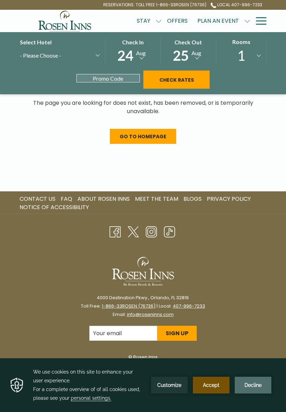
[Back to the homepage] (65, 21)
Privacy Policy (229, 199)
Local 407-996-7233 (239, 5)
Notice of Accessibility (54, 207)
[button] (133, 50)
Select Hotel (36, 42)
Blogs (192, 199)
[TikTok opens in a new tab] (169, 231)
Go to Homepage (143, 136)
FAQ (66, 199)
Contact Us (37, 199)
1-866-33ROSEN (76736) (129, 306)
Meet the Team (156, 199)
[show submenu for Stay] (158, 21)
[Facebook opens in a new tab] (115, 231)
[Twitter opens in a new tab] (133, 231)
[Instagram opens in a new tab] (151, 231)
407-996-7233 (189, 306)
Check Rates (176, 79)
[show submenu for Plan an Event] (247, 21)
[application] (143, 385)
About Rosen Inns (103, 199)
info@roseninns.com (150, 314)
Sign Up (177, 333)
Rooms (241, 41)
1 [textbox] (241, 55)
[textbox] (53, 55)
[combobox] (59, 56)
